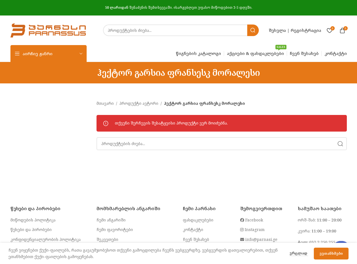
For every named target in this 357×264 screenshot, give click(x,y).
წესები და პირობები (31, 229)
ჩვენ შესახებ (196, 239)
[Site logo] (48, 29)
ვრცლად (299, 253)
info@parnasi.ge (260, 239)
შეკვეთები (107, 239)
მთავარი (105, 103)
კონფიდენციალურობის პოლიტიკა (45, 239)
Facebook (253, 220)
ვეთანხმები (331, 253)
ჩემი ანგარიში (111, 220)
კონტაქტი (193, 229)
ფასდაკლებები (198, 220)
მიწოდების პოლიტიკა (33, 220)
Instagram (254, 229)
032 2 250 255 (322, 242)
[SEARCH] (253, 30)
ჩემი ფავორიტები (115, 229)
